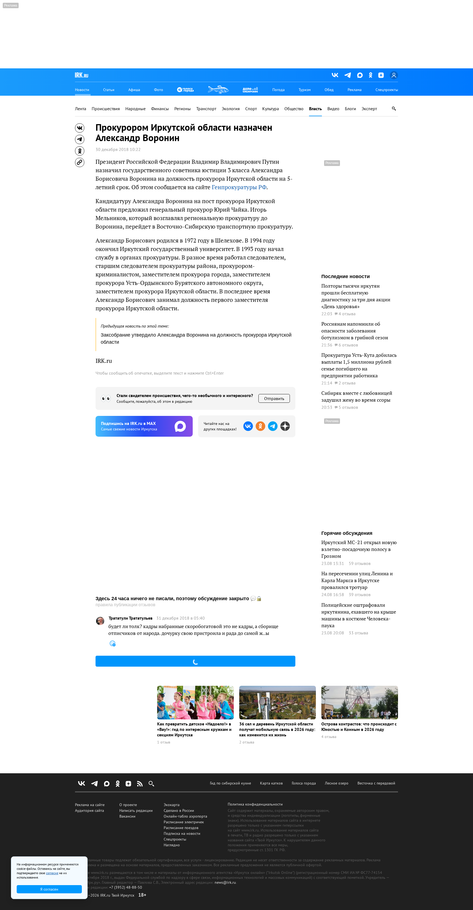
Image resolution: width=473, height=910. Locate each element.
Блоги (350, 108)
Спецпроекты (387, 89)
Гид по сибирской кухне (230, 783)
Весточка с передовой (376, 783)
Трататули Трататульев (130, 618)
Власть (315, 108)
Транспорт (206, 108)
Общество (294, 108)
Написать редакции (136, 810)
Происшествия (106, 108)
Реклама (355, 89)
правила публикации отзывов (125, 604)
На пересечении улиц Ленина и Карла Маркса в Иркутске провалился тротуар (357, 580)
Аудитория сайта (89, 810)
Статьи (108, 89)
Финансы (160, 108)
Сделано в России (179, 810)
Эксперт (369, 108)
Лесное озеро (336, 783)
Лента (80, 108)
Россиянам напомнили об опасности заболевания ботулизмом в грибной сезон (354, 331)
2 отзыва (246, 742)
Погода (278, 89)
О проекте (128, 804)
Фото (158, 89)
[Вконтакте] (335, 75)
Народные (135, 108)
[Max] (360, 75)
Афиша (134, 89)
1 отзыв (163, 742)
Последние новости (345, 276)
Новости (82, 89)
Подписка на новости (182, 833)
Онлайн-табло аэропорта (185, 816)
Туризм (305, 89)
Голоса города (304, 783)
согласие (52, 873)
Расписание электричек (184, 821)
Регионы (182, 108)
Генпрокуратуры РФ (239, 187)
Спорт (251, 108)
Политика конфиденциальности (255, 804)
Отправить (274, 398)
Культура (270, 108)
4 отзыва (328, 736)
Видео (333, 108)
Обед (329, 89)
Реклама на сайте (90, 804)
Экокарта (172, 804)
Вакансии (127, 816)
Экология (231, 108)
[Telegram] (347, 75)
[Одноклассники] (370, 75)
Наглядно (172, 844)
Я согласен (49, 889)
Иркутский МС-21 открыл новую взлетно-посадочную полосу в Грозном (359, 549)
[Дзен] (381, 75)
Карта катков (271, 783)
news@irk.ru (225, 882)
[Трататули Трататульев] (100, 621)
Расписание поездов (181, 827)
